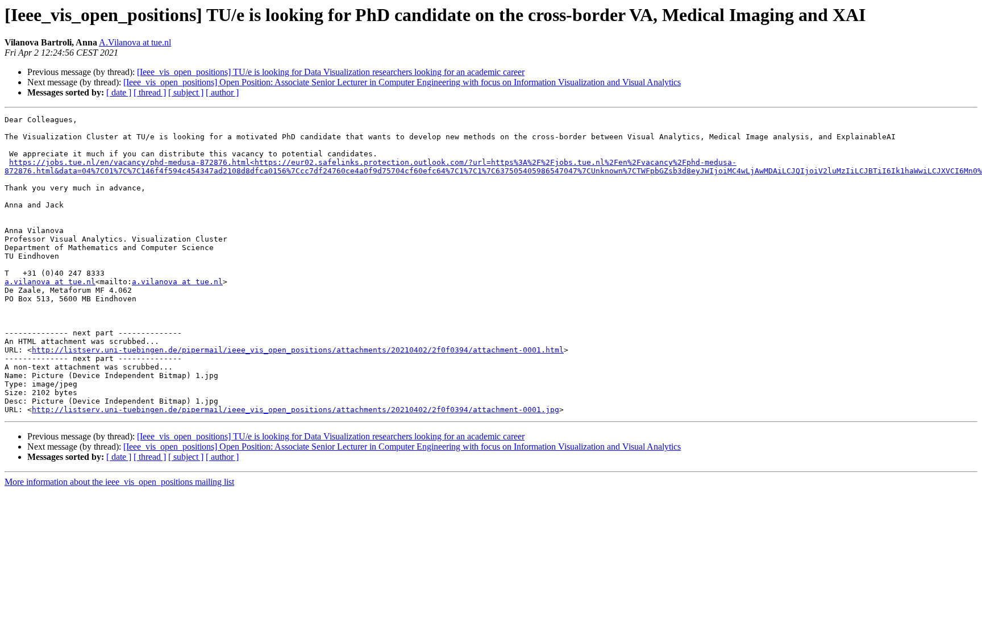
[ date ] (118, 92)
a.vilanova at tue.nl (50, 281)
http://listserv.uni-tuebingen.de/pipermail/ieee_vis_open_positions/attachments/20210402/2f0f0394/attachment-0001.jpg (295, 409)
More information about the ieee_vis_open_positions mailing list (119, 482)
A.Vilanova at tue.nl (135, 42)
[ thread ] (150, 92)
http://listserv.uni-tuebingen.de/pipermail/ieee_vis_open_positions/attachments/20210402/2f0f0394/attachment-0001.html (298, 350)
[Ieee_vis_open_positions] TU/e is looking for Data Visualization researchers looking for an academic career (331, 72)
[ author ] (222, 92)
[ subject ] (185, 92)
